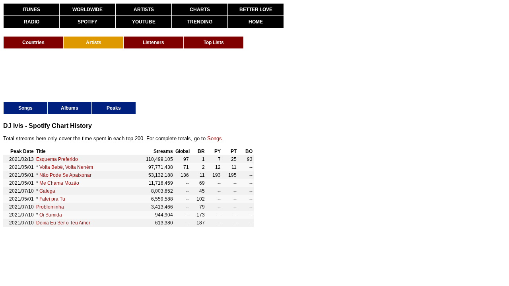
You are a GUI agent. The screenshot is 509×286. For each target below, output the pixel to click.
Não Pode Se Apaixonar (65, 175)
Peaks (114, 108)
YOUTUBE (143, 22)
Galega (47, 191)
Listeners (153, 42)
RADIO (31, 22)
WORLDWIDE (87, 9)
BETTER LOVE (255, 9)
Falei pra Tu (52, 199)
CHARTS (200, 9)
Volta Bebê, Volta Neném (66, 167)
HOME (256, 22)
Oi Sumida (50, 215)
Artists (93, 42)
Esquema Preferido (57, 159)
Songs (25, 108)
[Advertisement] (148, 75)
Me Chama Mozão (59, 183)
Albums (69, 108)
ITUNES (31, 9)
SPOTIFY (87, 22)
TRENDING (199, 22)
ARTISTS (144, 9)
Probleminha (50, 207)
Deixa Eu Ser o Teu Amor (63, 223)
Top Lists (214, 42)
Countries (33, 42)
